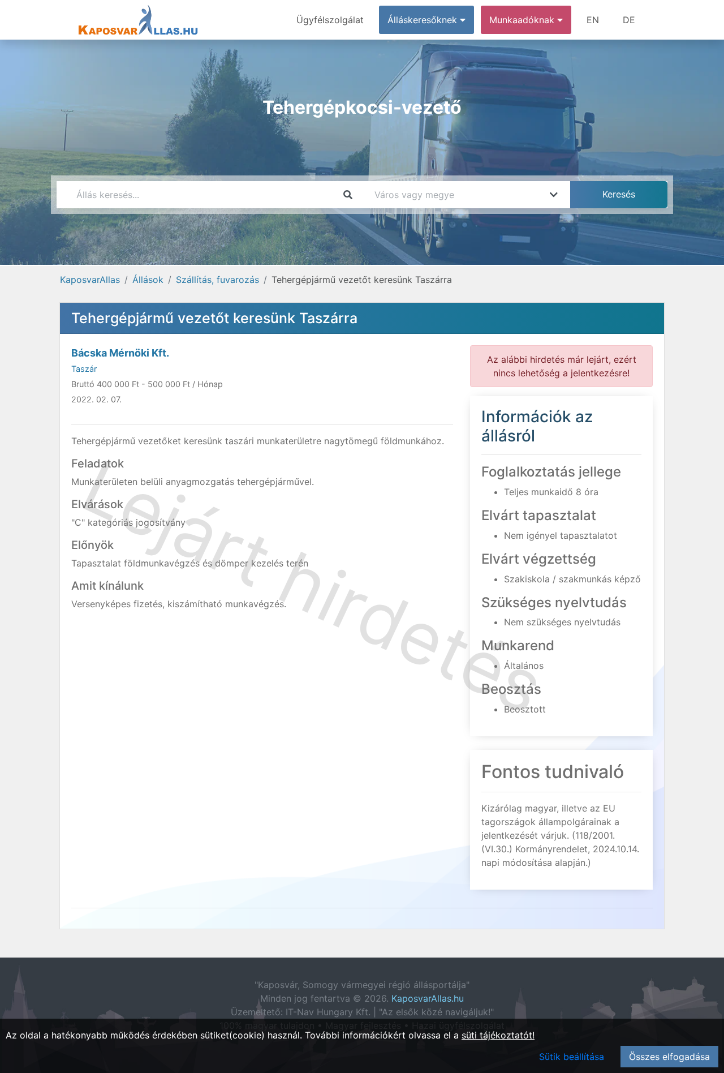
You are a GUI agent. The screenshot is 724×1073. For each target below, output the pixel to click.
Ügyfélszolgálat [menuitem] (330, 19)
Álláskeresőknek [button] (423, 19)
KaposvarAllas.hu (427, 998)
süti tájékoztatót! (498, 1035)
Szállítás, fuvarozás (217, 279)
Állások (147, 279)
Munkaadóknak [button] (523, 19)
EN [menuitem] (593, 19)
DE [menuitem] (629, 19)
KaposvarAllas (90, 279)
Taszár (84, 369)
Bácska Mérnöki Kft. (120, 353)
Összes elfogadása (669, 1056)
